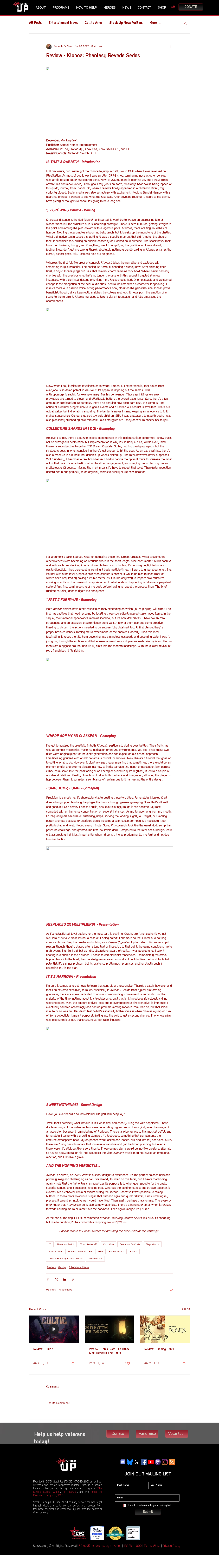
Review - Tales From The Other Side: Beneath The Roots (109, 1351)
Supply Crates (51, 1492)
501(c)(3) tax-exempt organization (100, 1545)
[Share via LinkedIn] (64, 1279)
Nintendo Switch (65, 1244)
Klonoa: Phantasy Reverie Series (65, 1258)
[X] (137, 1462)
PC (49, 1244)
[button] (41, 7)
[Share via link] (73, 1279)
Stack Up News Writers (126, 23)
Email (118, 1492)
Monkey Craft (95, 1258)
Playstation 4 (152, 1244)
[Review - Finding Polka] (165, 1329)
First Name (121, 1479)
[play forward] (145, 1533)
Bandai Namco (116, 1251)
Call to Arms (93, 23)
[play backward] (73, 1533)
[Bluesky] (130, 1462)
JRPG (100, 1251)
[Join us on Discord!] (123, 1462)
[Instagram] (165, 1462)
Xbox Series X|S (88, 1244)
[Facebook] (144, 1462)
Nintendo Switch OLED (80, 1251)
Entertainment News (63, 23)
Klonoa (133, 1251)
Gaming (62, 1267)
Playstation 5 (55, 1251)
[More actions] (171, 47)
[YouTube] (151, 1462)
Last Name (154, 1479)
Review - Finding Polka (159, 1349)
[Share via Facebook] (47, 1279)
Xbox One (108, 1244)
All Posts (35, 23)
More (153, 23)
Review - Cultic (43, 1349)
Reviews (51, 1267)
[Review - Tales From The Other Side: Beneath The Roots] (109, 1329)
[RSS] (172, 1462)
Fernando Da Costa (130, 1244)
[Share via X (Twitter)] (56, 1279)
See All (186, 1309)
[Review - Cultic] (54, 1329)
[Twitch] (158, 1462)
